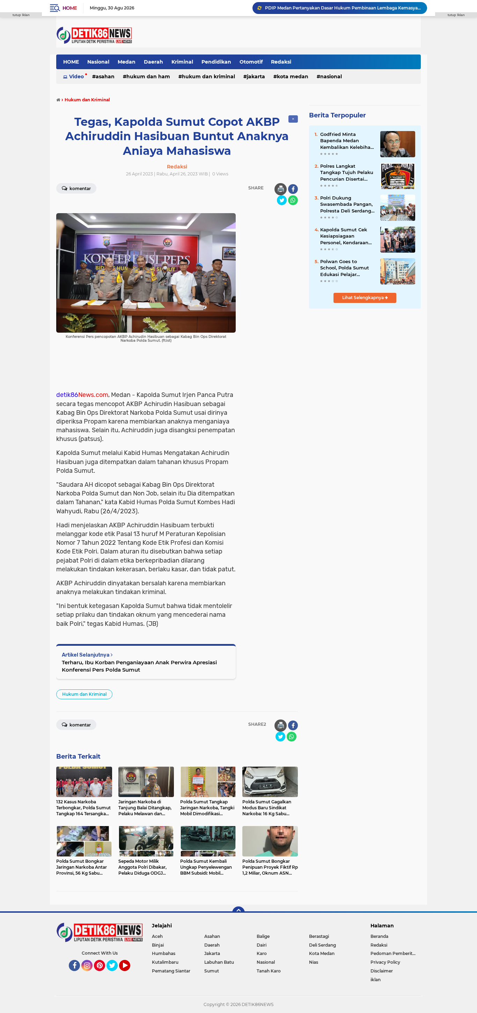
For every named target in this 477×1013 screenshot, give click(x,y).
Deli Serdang (322, 945)
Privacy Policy (385, 962)
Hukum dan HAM (148, 76)
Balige (263, 936)
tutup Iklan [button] (21, 15)
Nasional (98, 62)
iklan (375, 979)
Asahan (105, 76)
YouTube (129, 974)
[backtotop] (238, 912)
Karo (262, 953)
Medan (126, 62)
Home (70, 8)
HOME (71, 62)
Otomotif (251, 62)
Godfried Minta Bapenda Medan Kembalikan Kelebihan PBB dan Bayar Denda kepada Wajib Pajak (347, 140)
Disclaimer (381, 971)
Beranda (379, 936)
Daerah (153, 62)
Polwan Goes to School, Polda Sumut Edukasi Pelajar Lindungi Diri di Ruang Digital (347, 268)
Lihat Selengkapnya (363, 297)
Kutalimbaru (165, 962)
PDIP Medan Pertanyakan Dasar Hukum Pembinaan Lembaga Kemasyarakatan (343, 7)
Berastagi (319, 936)
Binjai (158, 945)
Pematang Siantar (171, 971)
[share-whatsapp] (293, 200)
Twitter (115, 974)
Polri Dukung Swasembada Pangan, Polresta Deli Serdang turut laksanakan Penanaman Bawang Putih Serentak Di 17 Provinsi (346, 204)
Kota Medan (292, 76)
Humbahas (163, 953)
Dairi (261, 945)
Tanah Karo (269, 971)
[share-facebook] (293, 189)
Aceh (157, 936)
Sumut (211, 971)
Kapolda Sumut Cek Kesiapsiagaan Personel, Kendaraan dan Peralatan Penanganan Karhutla (346, 236)
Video (76, 76)
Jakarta (256, 76)
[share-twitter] (282, 200)
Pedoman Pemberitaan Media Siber (395, 953)
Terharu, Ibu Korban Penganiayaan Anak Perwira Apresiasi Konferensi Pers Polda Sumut (139, 666)
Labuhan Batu (219, 962)
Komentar (79, 188)
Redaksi (281, 62)
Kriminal (182, 62)
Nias (313, 962)
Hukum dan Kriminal (208, 76)
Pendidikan (216, 62)
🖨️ (281, 189)
